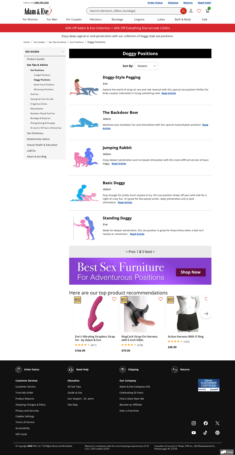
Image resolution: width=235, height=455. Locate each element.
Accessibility (22, 428)
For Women (30, 19)
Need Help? (204, 2)
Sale (204, 19)
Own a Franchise (129, 410)
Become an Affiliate (131, 404)
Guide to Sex (75, 392)
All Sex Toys (74, 386)
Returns (188, 2)
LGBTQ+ (31, 150)
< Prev (131, 251)
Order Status (155, 2)
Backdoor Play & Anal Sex (42, 113)
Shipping (173, 2)
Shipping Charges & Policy (30, 404)
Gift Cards (21, 434)
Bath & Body (183, 19)
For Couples (74, 19)
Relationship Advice (38, 139)
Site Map (73, 404)
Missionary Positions (44, 89)
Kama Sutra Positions (44, 84)
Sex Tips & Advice (57, 42)
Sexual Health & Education (42, 144)
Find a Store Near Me (132, 398)
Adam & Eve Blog (36, 156)
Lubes (161, 19)
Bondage (117, 19)
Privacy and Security (27, 410)
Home (27, 42)
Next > (150, 251)
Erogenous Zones (38, 103)
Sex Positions (77, 42)
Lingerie (139, 19)
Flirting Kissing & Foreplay (42, 123)
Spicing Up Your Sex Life (42, 99)
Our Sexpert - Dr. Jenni (81, 398)
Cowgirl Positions (42, 74)
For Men (52, 19)
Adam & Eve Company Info (135, 386)
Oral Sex (34, 94)
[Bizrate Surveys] (215, 389)
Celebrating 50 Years (131, 392)
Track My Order (24, 392)
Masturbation (36, 108)
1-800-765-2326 (41, 2)
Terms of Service (25, 422)
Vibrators (96, 19)
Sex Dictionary (35, 133)
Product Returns (24, 398)
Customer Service (25, 386)
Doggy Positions (42, 79)
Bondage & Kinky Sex (40, 118)
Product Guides (36, 59)
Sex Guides (39, 42)
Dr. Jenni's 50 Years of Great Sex (45, 127)
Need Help (82, 369)
